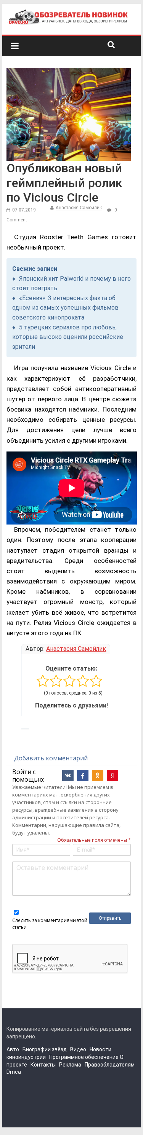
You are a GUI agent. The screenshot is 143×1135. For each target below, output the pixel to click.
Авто (12, 1049)
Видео (78, 1049)
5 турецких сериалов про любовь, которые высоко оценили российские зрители (67, 337)
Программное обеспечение (84, 1057)
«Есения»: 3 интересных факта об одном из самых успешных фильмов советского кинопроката (65, 307)
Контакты (43, 1065)
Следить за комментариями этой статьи (49, 923)
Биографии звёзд (44, 1049)
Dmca (13, 1072)
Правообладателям (110, 1065)
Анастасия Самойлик (79, 207)
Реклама (70, 1065)
